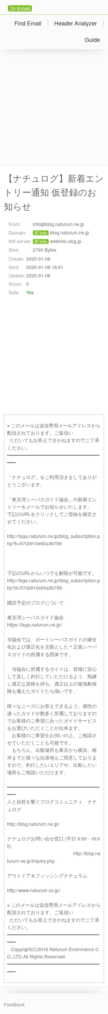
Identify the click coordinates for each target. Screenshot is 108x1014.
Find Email (27, 23)
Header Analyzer (75, 23)
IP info (41, 233)
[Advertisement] (54, 107)
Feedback (14, 1004)
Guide (92, 39)
